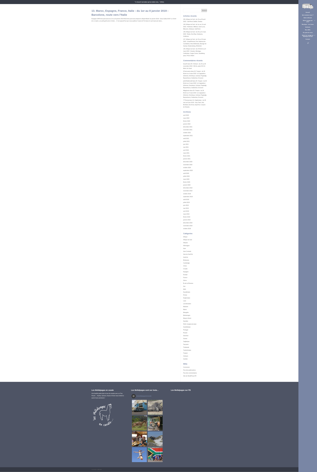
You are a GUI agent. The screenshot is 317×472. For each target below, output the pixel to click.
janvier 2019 (186, 220)
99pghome (186, 90)
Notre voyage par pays (308, 21)
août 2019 (186, 199)
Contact (308, 39)
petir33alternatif (187, 81)
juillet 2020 (186, 176)
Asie (184, 248)
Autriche (185, 257)
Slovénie (185, 335)
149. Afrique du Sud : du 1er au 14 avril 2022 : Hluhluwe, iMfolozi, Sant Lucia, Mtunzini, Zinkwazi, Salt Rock (194, 27)
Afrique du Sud (187, 239)
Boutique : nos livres (308, 24)
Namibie (185, 321)
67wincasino (187, 71)
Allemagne (186, 245)
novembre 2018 (187, 225)
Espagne (185, 271)
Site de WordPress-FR (189, 376)
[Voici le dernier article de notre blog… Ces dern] (139, 407)
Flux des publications (189, 370)
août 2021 (186, 138)
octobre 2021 (187, 132)
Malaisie (185, 306)
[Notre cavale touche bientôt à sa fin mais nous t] (139, 423)
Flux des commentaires (190, 373)
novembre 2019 (187, 190)
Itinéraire (307, 27)
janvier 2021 (186, 159)
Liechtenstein (187, 303)
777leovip (186, 100)
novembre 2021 (187, 129)
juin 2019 (186, 205)
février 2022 (186, 121)
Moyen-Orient (187, 318)
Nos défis (307, 29)
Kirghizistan (186, 298)
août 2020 (186, 173)
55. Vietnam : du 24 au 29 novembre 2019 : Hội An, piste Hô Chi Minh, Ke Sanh (194, 66)
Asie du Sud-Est (188, 254)
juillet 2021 (186, 141)
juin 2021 (186, 144)
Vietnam (185, 356)
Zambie (185, 359)
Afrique (185, 237)
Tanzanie (186, 344)
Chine (185, 266)
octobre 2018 (187, 228)
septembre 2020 (188, 170)
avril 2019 (186, 211)
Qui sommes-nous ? (307, 15)
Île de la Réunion (188, 283)
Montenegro (186, 315)
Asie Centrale (187, 251)
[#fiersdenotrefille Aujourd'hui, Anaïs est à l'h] (139, 454)
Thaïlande (186, 347)
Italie (184, 289)
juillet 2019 (186, 202)
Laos (184, 301)
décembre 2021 (187, 127)
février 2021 (186, 156)
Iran (184, 286)
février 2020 (186, 182)
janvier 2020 (186, 185)
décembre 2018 (187, 222)
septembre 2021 (188, 135)
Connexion (186, 367)
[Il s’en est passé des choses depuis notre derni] (155, 454)
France (185, 277)
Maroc (185, 309)
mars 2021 (186, 153)
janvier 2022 (186, 124)
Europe (185, 274)
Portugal (185, 330)
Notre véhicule (308, 17)
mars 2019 (186, 214)
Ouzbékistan (187, 327)
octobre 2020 (187, 167)
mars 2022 (186, 118)
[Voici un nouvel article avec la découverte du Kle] (139, 438)
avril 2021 (186, 150)
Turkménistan (187, 350)
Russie (185, 332)
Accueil (308, 12)
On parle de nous (308, 32)
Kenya (185, 295)
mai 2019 (186, 208)
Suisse (185, 338)
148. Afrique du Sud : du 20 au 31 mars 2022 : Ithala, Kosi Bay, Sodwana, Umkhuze (194, 34)
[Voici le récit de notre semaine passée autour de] (155, 438)
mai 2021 (186, 147)
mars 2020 (186, 179)
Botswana (186, 260)
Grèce (185, 280)
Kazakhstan (186, 292)
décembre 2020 (187, 161)
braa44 (185, 64)
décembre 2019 (187, 188)
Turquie (185, 353)
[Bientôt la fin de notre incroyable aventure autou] (155, 407)
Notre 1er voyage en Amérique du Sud (307, 36)
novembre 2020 (187, 164)
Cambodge (186, 263)
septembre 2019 (188, 196)
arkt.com (99, 469)
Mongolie (186, 312)
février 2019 (186, 217)
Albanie (185, 242)
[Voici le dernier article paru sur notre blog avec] (155, 423)
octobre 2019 (187, 193)
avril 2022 (186, 115)
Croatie (185, 268)
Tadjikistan (186, 341)
